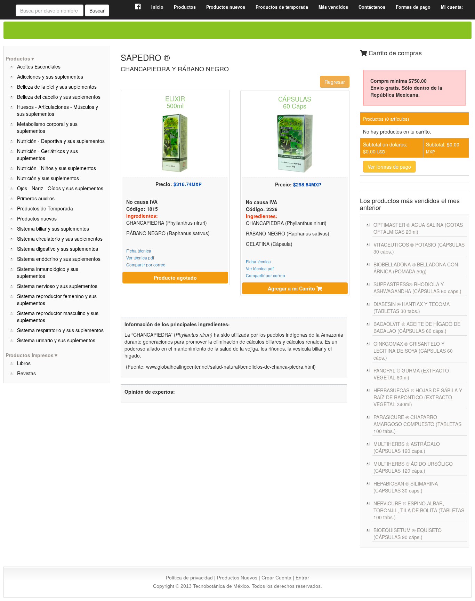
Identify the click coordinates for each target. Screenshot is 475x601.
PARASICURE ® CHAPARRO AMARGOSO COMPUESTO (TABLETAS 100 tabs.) (417, 424)
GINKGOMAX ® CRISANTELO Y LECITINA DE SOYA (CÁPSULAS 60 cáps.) (413, 350)
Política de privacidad (189, 577)
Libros (24, 363)
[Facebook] (138, 7)
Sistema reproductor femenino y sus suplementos (57, 299)
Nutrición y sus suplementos (48, 178)
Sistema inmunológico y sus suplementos (47, 272)
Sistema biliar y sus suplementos (53, 228)
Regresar (334, 81)
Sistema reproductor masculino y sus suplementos (57, 316)
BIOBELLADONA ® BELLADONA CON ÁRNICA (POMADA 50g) (415, 268)
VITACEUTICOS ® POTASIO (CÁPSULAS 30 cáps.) (419, 248)
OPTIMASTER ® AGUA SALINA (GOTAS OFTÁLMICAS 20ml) (418, 228)
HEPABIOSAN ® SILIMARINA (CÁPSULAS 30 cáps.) (405, 487)
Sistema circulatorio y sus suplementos (60, 238)
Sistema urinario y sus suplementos (56, 340)
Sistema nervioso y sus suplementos (57, 285)
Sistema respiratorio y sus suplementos (60, 330)
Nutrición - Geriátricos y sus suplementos (47, 154)
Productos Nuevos (237, 577)
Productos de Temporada (45, 208)
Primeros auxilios (36, 198)
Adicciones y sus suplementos (50, 76)
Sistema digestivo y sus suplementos (57, 248)
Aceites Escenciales (39, 66)
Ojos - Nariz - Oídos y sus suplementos (60, 188)
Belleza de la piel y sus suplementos (57, 86)
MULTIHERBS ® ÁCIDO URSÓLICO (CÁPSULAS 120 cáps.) (413, 467)
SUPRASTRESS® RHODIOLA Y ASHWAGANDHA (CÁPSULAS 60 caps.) (417, 288)
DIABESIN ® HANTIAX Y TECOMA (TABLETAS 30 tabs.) (411, 307)
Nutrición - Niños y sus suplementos (56, 168)
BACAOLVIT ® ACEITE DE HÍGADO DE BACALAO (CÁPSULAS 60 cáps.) (416, 327)
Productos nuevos (37, 218)
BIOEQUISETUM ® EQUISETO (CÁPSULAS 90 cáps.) (407, 533)
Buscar (97, 10)
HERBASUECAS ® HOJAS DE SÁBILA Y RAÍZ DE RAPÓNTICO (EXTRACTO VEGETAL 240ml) (417, 397)
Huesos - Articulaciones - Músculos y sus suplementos (57, 110)
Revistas (26, 373)
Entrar (302, 577)
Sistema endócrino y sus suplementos (58, 258)
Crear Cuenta (276, 577)
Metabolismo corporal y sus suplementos (47, 127)
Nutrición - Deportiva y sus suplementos (61, 140)
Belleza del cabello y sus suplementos (58, 96)
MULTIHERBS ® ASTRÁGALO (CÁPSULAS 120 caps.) (406, 447)
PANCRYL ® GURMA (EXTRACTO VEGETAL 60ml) (411, 374)
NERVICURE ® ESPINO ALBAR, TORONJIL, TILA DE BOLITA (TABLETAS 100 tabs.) (418, 510)
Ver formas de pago (389, 166)
